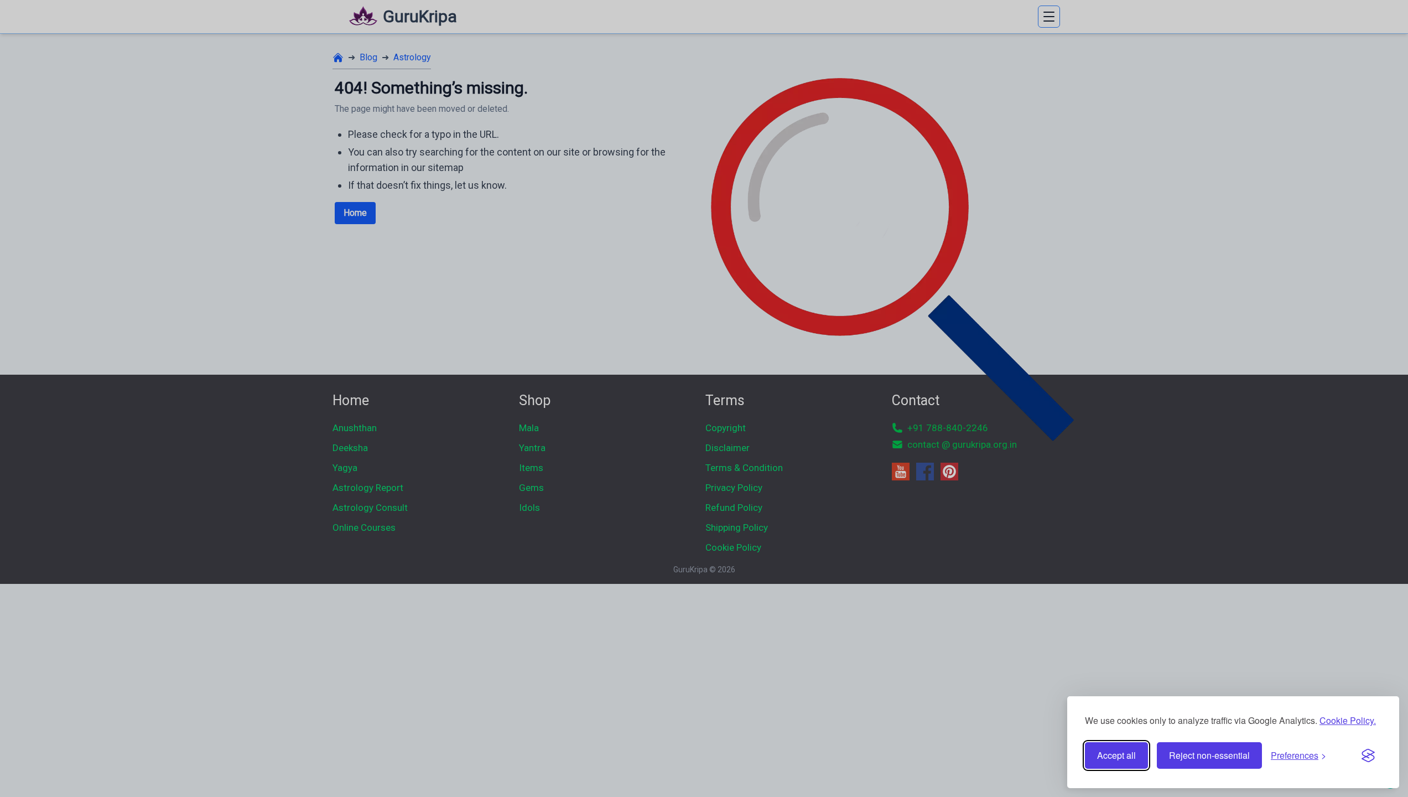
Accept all (1116, 755)
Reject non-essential (1209, 755)
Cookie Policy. (1347, 720)
